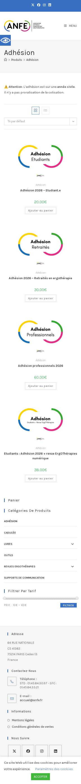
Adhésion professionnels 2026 (40, 366)
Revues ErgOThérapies (19, 566)
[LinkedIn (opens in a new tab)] (49, 5)
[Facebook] (28, 751)
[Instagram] (42, 751)
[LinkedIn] (55, 751)
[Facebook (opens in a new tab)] (39, 5)
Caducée (10, 532)
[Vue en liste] (45, 110)
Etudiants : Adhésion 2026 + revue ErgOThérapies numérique (40, 456)
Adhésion (32, 59)
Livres (8, 544)
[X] (14, 751)
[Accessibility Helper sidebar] (5, 40)
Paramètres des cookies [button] (54, 769)
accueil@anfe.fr (31, 700)
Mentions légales (23, 720)
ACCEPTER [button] (40, 776)
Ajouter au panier (40, 210)
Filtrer (68, 605)
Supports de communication (24, 577)
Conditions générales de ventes (33, 726)
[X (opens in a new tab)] (33, 5)
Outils (8, 555)
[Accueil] (5, 59)
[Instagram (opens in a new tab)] (44, 5)
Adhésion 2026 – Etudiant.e (40, 190)
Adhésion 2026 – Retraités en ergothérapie (40, 278)
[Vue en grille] (35, 110)
